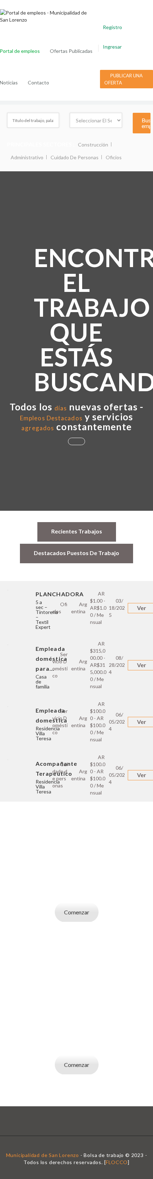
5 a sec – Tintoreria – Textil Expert (47, 614)
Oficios (114, 157)
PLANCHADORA (60, 594)
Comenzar (76, 912)
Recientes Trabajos (76, 531)
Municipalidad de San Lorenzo (42, 1155)
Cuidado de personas (75, 157)
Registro (112, 27)
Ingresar (112, 47)
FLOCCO (117, 1162)
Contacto (38, 82)
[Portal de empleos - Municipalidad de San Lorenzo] (47, 16)
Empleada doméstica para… (51, 658)
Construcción (93, 145)
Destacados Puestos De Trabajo (76, 552)
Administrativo (27, 157)
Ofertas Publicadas (71, 51)
